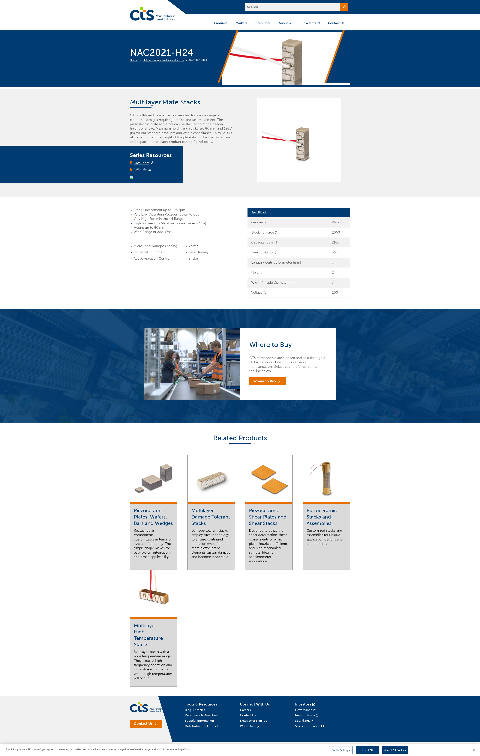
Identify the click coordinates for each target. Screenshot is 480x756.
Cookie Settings (341, 750)
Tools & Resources (201, 704)
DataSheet (141, 163)
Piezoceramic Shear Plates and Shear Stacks (267, 517)
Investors (303, 704)
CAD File (140, 169)
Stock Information (307, 726)
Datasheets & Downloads (202, 715)
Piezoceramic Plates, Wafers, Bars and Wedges (153, 517)
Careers (245, 710)
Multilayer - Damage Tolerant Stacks (210, 517)
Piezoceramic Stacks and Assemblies (322, 517)
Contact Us (143, 723)
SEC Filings (302, 720)
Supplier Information (199, 720)
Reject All (367, 750)
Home (134, 60)
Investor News (305, 715)
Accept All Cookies (395, 750)
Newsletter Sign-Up (254, 720)
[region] (240, 750)
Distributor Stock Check (201, 726)
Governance (303, 710)
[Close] (474, 749)
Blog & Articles (195, 710)
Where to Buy (264, 381)
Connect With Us (255, 704)
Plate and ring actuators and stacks (163, 60)
